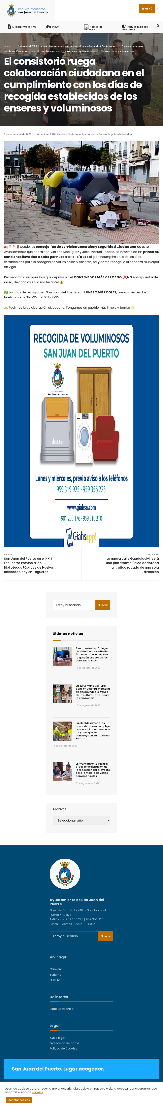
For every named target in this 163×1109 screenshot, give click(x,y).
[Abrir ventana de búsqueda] (157, 25)
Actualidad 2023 (27, 46)
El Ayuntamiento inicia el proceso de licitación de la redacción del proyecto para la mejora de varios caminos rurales (93, 770)
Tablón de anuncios (93, 28)
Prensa (84, 46)
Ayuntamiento (71, 46)
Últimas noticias (68, 633)
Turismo (55, 975)
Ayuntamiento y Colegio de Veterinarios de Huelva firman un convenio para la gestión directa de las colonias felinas (92, 654)
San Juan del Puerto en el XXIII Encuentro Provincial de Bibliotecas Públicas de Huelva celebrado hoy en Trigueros (28, 563)
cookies (37, 1092)
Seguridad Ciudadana (102, 46)
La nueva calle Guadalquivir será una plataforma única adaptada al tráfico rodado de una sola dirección (132, 563)
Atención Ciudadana (50, 46)
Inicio (7, 46)
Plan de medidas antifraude (135, 28)
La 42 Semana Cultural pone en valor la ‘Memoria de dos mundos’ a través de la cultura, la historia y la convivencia (93, 692)
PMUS (55, 26)
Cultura (55, 980)
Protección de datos (64, 1043)
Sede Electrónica (62, 1009)
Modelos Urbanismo (24, 26)
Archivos (59, 809)
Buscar (103, 605)
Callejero (56, 969)
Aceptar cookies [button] (19, 1100)
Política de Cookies (63, 1048)
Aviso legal (57, 1038)
